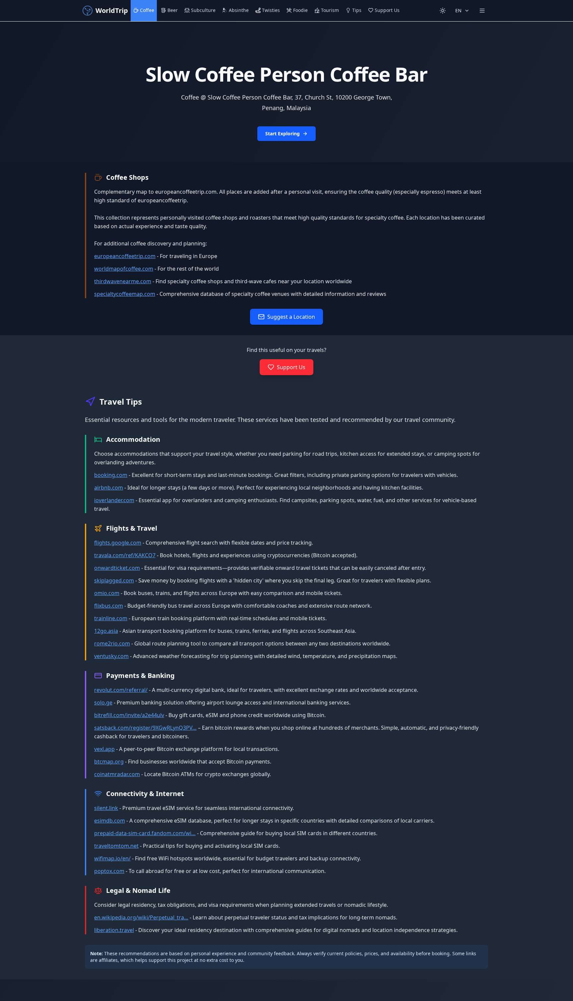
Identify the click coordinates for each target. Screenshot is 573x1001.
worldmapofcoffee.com (123, 268)
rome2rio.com (112, 643)
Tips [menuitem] (356, 10)
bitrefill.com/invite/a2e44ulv (129, 715)
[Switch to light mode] (443, 11)
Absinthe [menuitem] (239, 10)
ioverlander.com (114, 500)
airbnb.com (108, 487)
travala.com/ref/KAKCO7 (125, 555)
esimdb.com (109, 820)
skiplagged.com (114, 580)
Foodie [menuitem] (300, 10)
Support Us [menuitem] (387, 10)
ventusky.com (111, 656)
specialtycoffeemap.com (124, 294)
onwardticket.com (117, 567)
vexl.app (104, 749)
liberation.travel (114, 930)
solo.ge (103, 702)
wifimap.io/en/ (112, 858)
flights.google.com (117, 542)
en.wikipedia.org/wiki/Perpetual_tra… (141, 917)
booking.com (110, 475)
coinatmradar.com (117, 774)
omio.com (106, 593)
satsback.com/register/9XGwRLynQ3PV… (145, 727)
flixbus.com (108, 605)
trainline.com (110, 618)
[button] (286, 92)
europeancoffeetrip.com (125, 256)
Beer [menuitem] (172, 10)
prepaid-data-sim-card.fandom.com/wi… (145, 833)
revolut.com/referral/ (121, 690)
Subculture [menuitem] (203, 10)
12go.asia (106, 630)
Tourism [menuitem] (330, 10)
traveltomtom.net (116, 845)
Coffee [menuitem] (147, 10)
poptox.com (109, 871)
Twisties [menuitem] (271, 10)
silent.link (106, 808)
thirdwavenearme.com (122, 281)
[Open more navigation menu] (482, 11)
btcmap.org (109, 761)
